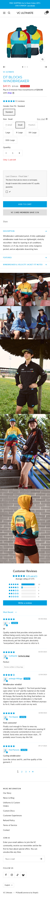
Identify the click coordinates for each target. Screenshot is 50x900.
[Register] (41, 859)
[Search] (9, 13)
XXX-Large (10, 140)
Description (8, 231)
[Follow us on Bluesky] (23, 875)
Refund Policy (9, 820)
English (7, 885)
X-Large (19, 132)
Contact (6, 830)
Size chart (41, 119)
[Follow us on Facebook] (6, 875)
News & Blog (8, 798)
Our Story (7, 793)
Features (7, 258)
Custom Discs (9, 811)
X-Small (9, 125)
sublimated (40, 236)
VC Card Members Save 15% (25, 212)
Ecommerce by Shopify (30, 893)
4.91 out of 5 (31, 576)
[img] (9, 619)
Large (8, 132)
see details (31, 6)
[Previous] (4, 67)
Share (5, 221)
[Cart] (45, 13)
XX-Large (33, 132)
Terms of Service (10, 825)
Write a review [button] (25, 603)
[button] (9, 101)
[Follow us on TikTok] (17, 875)
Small (20, 125)
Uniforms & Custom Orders (11, 804)
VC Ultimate (8, 72)
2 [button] (21, 771)
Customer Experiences (12, 815)
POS (17, 893)
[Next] (46, 67)
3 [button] (26, 771)
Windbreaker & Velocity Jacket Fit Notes (23, 265)
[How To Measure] (46, 119)
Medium (31, 125)
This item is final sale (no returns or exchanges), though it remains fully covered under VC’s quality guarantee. (22, 183)
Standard (9, 112)
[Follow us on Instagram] (12, 875)
